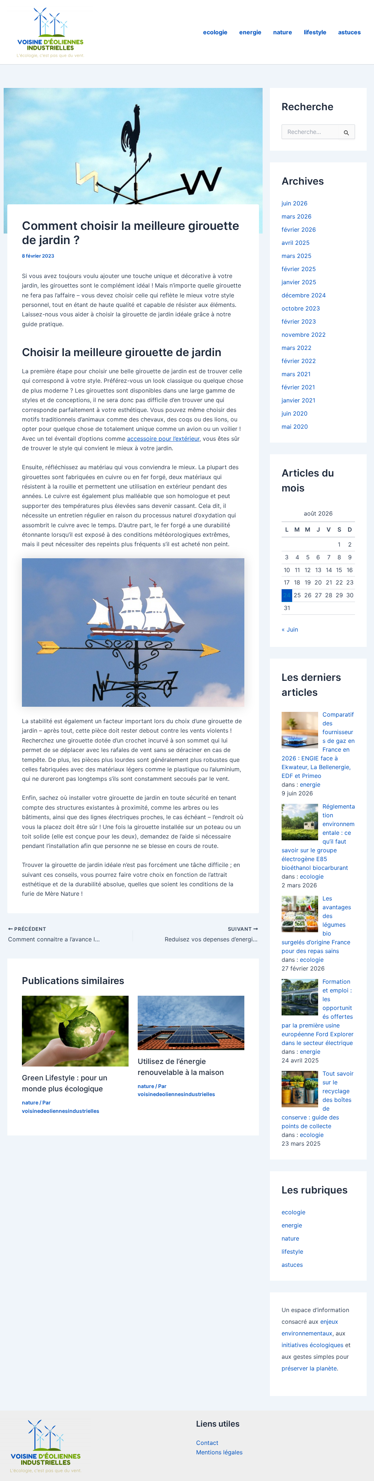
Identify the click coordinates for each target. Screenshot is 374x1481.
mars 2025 (297, 255)
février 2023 (299, 321)
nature (282, 32)
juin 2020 (295, 413)
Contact (207, 1442)
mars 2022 (297, 347)
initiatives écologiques (312, 1345)
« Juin (290, 629)
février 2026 (299, 229)
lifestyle (315, 32)
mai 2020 (295, 426)
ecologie (215, 32)
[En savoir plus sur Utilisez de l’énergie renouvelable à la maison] (191, 1022)
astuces (349, 32)
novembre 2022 (304, 334)
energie (250, 32)
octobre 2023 (301, 308)
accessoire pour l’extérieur (163, 438)
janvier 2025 (299, 282)
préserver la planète (309, 1368)
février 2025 (299, 269)
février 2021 (298, 387)
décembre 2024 (304, 295)
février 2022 (299, 361)
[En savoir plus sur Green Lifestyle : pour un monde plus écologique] (75, 1030)
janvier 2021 (298, 400)
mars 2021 (296, 374)
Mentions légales (219, 1452)
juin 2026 (295, 203)
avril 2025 (296, 242)
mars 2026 (297, 216)
